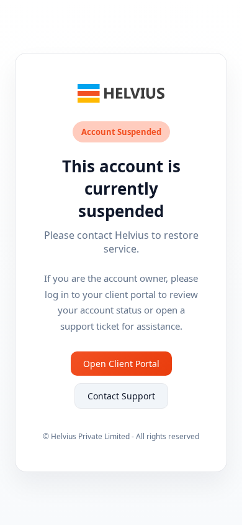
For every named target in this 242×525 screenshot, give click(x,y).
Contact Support (121, 396)
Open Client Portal (121, 363)
